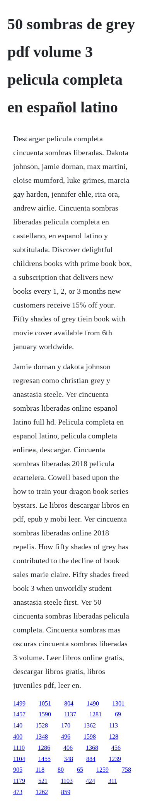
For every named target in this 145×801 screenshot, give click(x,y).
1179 (19, 781)
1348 (42, 736)
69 (118, 714)
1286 (44, 747)
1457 (19, 714)
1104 (19, 759)
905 (17, 769)
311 (112, 781)
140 (17, 725)
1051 (45, 703)
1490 (93, 703)
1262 (42, 792)
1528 (42, 725)
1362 (90, 725)
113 (113, 725)
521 (43, 781)
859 (65, 792)
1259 (102, 769)
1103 (67, 781)
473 (17, 792)
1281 (95, 714)
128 (113, 736)
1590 (45, 714)
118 (40, 769)
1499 (19, 703)
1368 (92, 747)
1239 (115, 759)
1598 (90, 736)
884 (91, 759)
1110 (19, 747)
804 (68, 703)
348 (68, 759)
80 (61, 769)
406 (68, 747)
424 (90, 781)
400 (17, 736)
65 (80, 769)
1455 (44, 759)
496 (65, 736)
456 (116, 747)
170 (65, 725)
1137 (70, 714)
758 (126, 769)
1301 (118, 703)
